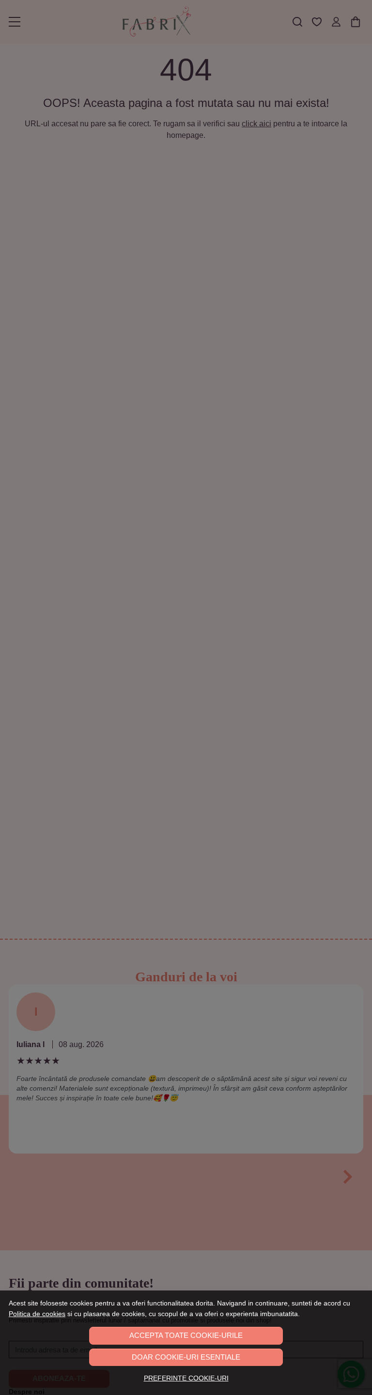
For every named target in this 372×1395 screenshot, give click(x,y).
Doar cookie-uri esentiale (186, 1357)
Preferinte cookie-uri (186, 1378)
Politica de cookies (37, 1314)
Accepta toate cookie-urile (186, 1335)
